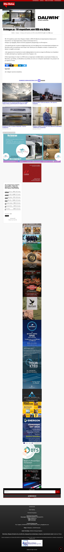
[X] (11, 65)
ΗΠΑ (4, 132)
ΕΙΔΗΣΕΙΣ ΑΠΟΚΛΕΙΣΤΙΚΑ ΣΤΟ (28, 80)
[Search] (57, 491)
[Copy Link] (16, 65)
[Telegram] (24, 65)
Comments (12, 218)
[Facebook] (7, 65)
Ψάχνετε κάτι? (32, 489)
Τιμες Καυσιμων (49, 0)
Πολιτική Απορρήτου (32, 512)
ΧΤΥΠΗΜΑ (12, 132)
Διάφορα (51, 32)
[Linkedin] (20, 65)
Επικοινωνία (32, 506)
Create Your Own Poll (12, 219)
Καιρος (42, 0)
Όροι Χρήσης (32, 509)
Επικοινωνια (57, 0)
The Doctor (47, 32)
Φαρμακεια (36, 0)
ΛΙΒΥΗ (7, 132)
